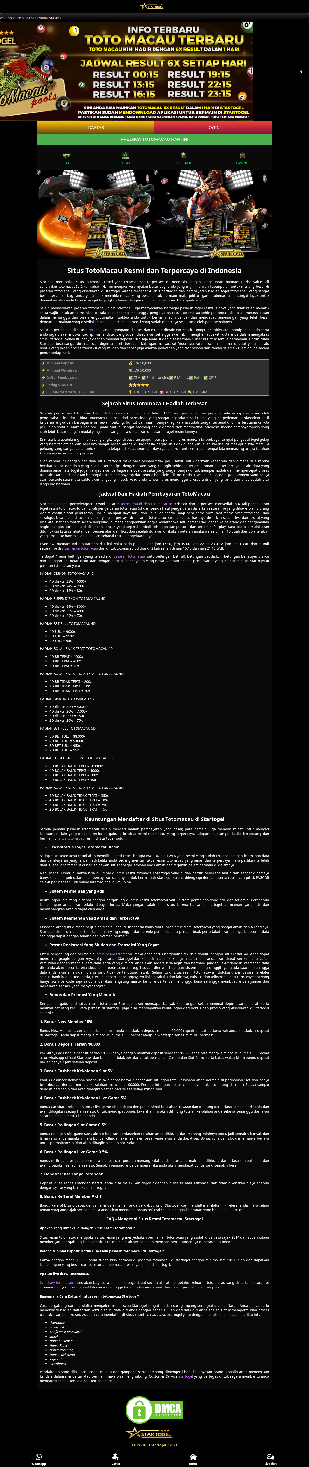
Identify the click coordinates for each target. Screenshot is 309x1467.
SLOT (67, 163)
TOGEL (125, 163)
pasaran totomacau (129, 556)
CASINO (242, 163)
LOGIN (213, 127)
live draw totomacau (56, 1282)
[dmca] (154, 1423)
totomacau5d (161, 503)
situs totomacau (71, 838)
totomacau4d (131, 503)
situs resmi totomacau (80, 548)
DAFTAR (96, 127)
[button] (8, 71)
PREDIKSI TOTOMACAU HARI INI (154, 139)
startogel (93, 329)
